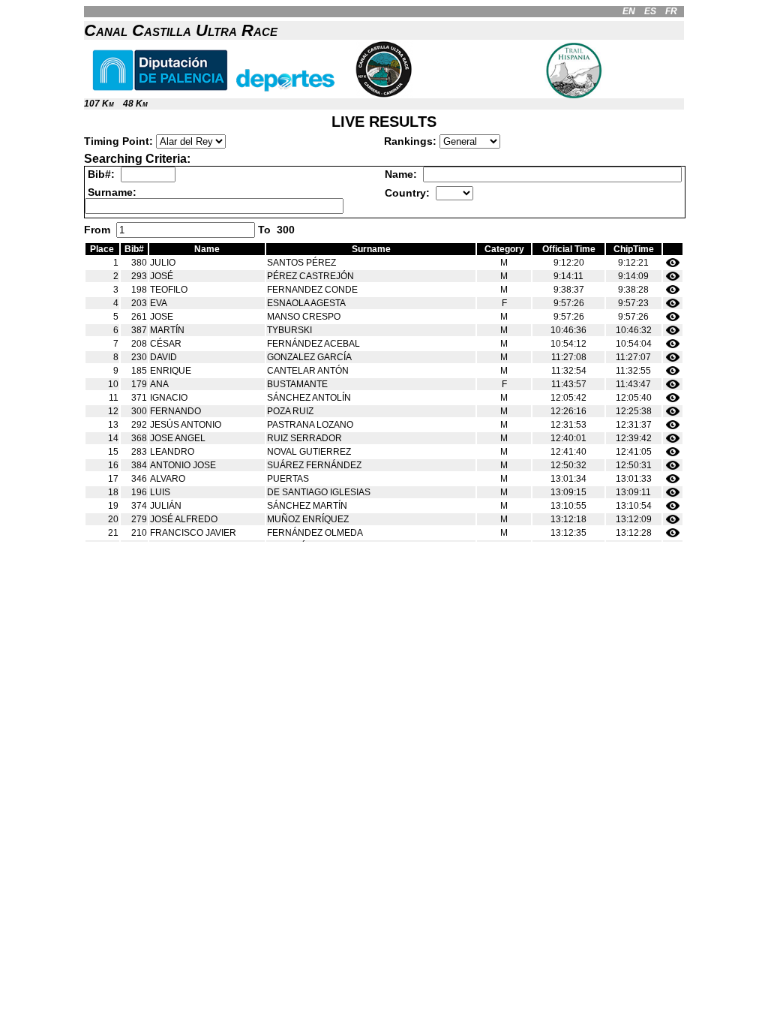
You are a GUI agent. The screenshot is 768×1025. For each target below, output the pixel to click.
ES (650, 11)
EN (628, 11)
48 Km (135, 103)
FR (671, 11)
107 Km (99, 103)
